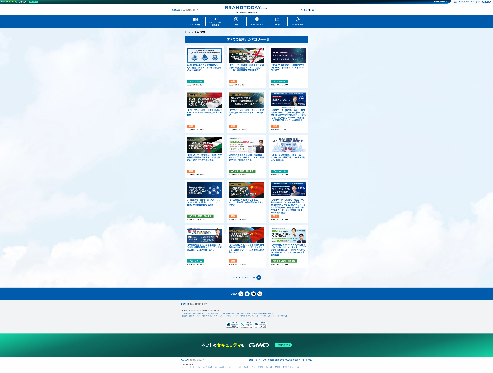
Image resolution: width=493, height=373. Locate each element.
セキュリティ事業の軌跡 (280, 316)
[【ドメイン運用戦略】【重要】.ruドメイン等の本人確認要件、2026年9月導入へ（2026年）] (288, 145)
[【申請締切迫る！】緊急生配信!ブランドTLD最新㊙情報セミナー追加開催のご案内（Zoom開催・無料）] (204, 235)
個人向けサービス (287, 367)
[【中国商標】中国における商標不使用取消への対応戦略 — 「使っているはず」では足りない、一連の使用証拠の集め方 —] (246, 235)
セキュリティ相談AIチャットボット (262, 313)
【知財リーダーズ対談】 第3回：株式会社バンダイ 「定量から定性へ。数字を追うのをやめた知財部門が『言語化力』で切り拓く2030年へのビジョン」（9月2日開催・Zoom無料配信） (288, 115)
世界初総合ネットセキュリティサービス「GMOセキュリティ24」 (201, 313)
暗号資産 (277, 367)
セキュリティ (230, 367)
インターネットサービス (188, 367)
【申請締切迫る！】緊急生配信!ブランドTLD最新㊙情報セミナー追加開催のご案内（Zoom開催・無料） (204, 247)
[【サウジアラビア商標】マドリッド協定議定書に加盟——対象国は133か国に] (246, 100)
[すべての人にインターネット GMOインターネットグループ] (475, 2)
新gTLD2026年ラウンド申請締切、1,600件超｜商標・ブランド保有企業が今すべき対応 (204, 67)
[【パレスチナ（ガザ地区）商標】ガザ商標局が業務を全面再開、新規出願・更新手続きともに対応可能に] (204, 145)
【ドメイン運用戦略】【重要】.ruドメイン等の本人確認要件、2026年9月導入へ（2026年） (288, 157)
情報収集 (260, 367)
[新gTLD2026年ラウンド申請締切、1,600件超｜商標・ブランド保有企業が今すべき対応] (204, 55)
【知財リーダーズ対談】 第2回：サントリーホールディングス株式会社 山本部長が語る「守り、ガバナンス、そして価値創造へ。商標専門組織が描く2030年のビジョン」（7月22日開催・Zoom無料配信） (288, 206)
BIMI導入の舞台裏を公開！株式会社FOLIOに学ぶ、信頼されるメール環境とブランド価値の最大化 (246, 157)
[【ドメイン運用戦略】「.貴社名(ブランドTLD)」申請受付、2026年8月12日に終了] (288, 55)
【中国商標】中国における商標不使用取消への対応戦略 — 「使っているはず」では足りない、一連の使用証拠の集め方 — (246, 248)
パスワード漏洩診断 (228, 313)
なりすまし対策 (265, 316)
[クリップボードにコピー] (259, 293)
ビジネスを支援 (219, 367)
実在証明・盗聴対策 (188, 316)
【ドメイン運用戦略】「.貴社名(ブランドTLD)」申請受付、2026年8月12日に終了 (287, 67)
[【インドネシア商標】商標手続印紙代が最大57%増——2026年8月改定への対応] (204, 100)
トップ (187, 32)
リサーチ (252, 367)
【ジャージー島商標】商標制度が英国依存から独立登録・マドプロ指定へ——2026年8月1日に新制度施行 (246, 67)
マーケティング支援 (242, 367)
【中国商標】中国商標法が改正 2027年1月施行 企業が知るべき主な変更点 (246, 202)
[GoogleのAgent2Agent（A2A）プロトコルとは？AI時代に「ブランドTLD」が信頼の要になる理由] (204, 190)
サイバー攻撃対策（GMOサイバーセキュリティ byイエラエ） (214, 316)
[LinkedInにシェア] (253, 293)
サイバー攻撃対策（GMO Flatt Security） (246, 316)
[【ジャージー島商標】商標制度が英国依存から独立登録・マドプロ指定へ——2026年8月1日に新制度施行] (246, 55)
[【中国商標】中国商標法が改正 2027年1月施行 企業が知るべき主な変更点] (246, 190)
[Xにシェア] (240, 293)
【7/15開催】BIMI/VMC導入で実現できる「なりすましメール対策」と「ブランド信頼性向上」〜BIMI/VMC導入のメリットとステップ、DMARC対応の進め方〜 (288, 249)
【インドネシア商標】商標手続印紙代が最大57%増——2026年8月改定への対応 (204, 112)
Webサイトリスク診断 (243, 313)
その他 (297, 367)
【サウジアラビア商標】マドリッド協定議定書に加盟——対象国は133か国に (246, 112)
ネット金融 (269, 367)
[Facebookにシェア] (247, 293)
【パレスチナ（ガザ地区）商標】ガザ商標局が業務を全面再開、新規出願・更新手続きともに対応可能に (204, 157)
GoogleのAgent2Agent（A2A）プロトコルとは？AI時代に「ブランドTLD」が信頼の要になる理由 (204, 202)
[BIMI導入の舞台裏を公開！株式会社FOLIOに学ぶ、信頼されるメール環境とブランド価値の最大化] (246, 145)
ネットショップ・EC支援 (205, 367)
